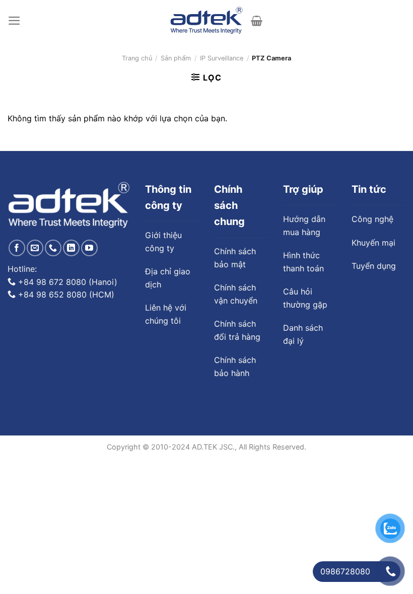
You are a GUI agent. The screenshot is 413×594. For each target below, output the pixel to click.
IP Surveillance (221, 58)
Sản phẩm (176, 58)
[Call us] (53, 248)
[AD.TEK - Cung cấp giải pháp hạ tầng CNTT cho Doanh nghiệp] (206, 21)
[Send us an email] (35, 248)
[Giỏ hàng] (256, 21)
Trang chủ (137, 58)
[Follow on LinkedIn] (71, 248)
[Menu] (14, 21)
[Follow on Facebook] (17, 248)
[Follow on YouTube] (89, 248)
